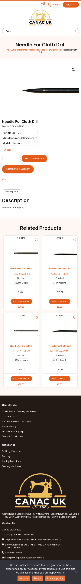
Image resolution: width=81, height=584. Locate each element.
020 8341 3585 (13, 552)
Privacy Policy (9, 426)
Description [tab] (11, 191)
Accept (23, 578)
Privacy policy (55, 578)
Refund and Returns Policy (16, 421)
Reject (37, 578)
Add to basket (34, 158)
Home (6, 49)
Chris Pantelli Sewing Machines (19, 411)
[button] (73, 69)
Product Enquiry (18, 169)
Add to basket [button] (21, 301)
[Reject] (76, 572)
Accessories (34, 49)
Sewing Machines (11, 466)
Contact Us (8, 416)
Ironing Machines (11, 461)
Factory (6, 456)
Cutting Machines (19, 49)
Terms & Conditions (12, 436)
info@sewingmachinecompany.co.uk (24, 557)
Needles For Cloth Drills (50, 49)
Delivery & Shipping (12, 431)
